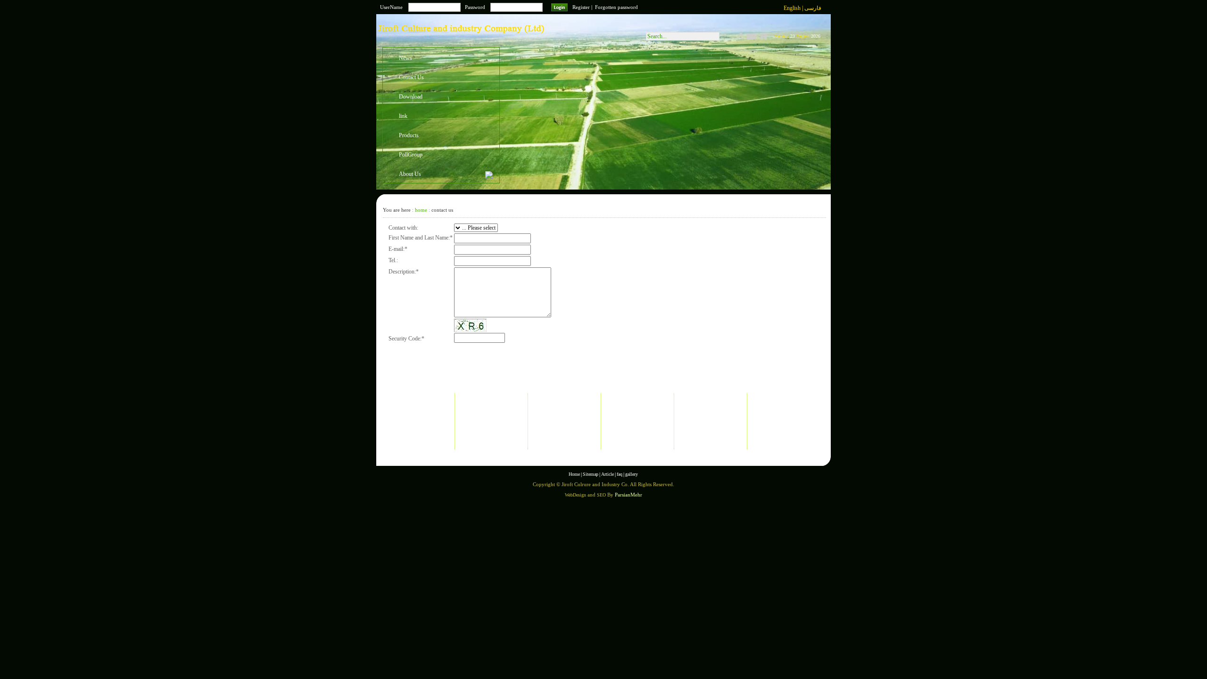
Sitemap (590, 474)
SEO (601, 494)
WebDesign (575, 494)
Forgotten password (616, 7)
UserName (391, 7)
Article (607, 474)
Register (581, 7)
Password (475, 7)
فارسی (812, 8)
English (793, 8)
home (421, 210)
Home (574, 474)
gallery (631, 474)
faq (619, 474)
